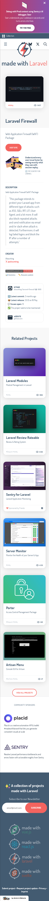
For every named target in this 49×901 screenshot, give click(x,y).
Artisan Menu (15, 665)
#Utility (10, 105)
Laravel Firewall (21, 121)
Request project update (27, 888)
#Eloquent (9, 451)
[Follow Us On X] (38, 44)
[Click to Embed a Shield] (19, 270)
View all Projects (24, 692)
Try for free (25, 28)
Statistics (11, 274)
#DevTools (9, 679)
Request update (27, 274)
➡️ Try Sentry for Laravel (32, 172)
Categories (5, 44)
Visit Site (13, 147)
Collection (10, 35)
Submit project (8, 888)
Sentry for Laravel (18, 494)
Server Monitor (16, 551)
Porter (10, 608)
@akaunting (13, 261)
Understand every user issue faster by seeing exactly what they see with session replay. (34, 162)
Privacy (42, 888)
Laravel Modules (17, 381)
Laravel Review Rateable (22, 437)
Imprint (24, 891)
